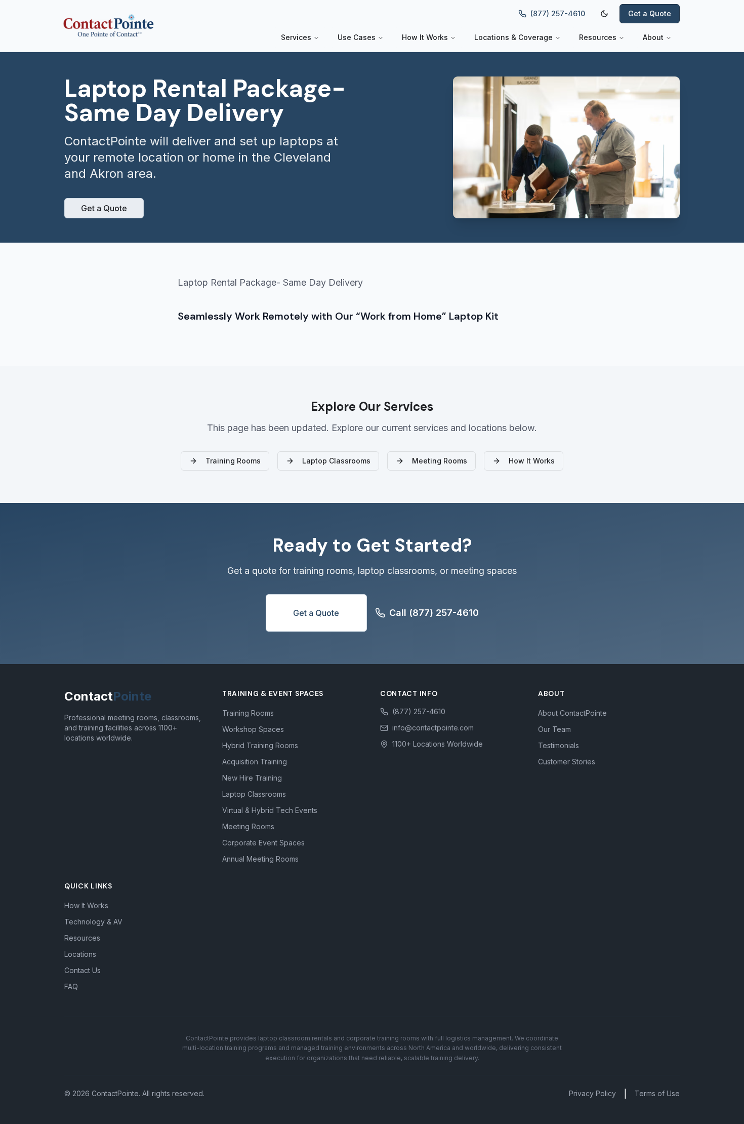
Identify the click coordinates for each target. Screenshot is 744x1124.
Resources (597, 37)
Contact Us (82, 970)
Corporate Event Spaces (263, 842)
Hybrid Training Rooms (260, 745)
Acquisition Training (254, 761)
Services (296, 37)
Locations (80, 954)
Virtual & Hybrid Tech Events (269, 810)
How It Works (425, 37)
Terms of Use (657, 1093)
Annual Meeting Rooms (260, 859)
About (653, 37)
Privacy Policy (592, 1093)
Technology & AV (93, 921)
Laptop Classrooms (336, 460)
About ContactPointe (572, 713)
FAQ (71, 986)
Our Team (554, 729)
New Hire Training (252, 777)
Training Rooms (233, 460)
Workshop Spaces (253, 729)
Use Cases (357, 37)
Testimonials (558, 745)
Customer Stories (566, 761)
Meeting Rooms (439, 460)
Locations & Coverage (513, 37)
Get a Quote (649, 13)
